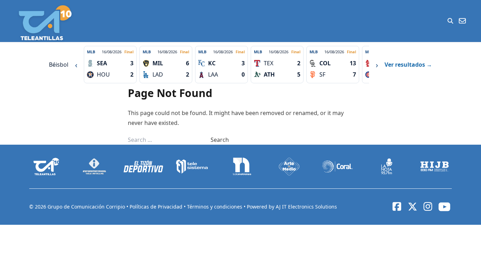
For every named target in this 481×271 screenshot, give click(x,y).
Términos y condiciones (215, 206)
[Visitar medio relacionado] (46, 166)
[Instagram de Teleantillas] (427, 206)
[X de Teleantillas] (412, 206)
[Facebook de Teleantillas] (397, 206)
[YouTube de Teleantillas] (444, 206)
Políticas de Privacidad (157, 206)
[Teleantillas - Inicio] (45, 23)
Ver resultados (408, 64)
